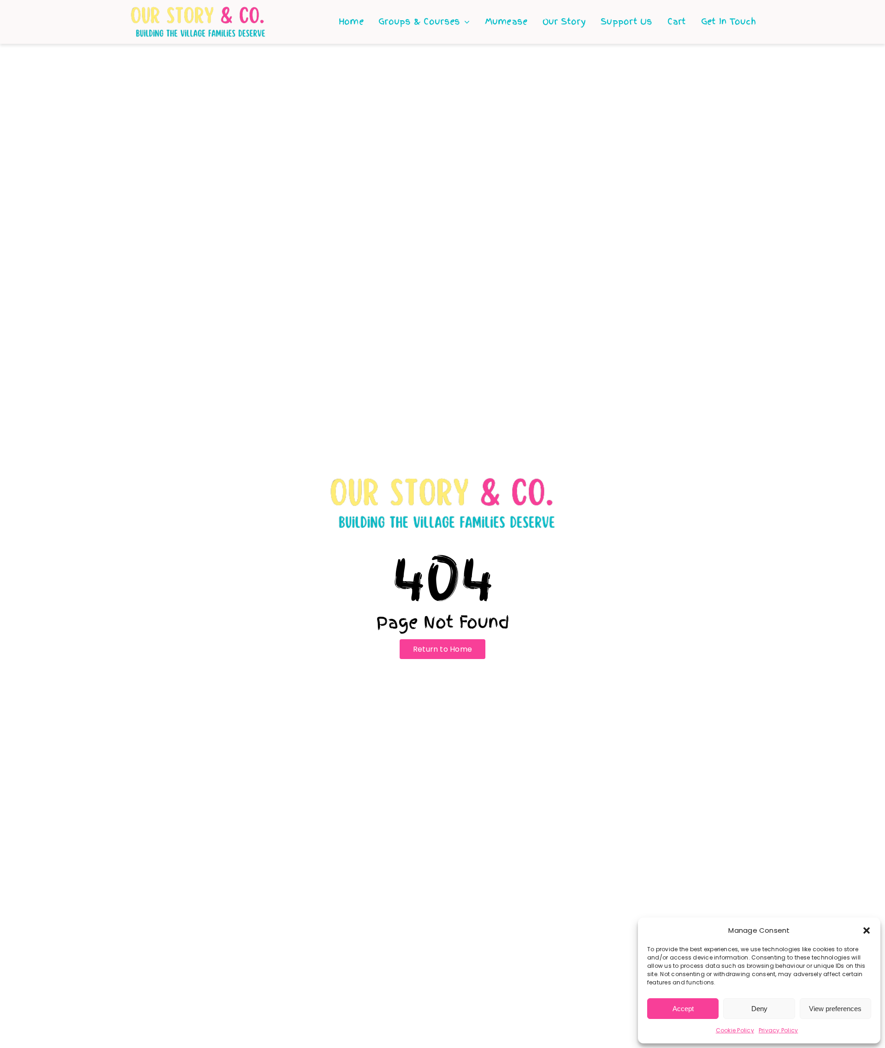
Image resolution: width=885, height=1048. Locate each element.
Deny (759, 1009)
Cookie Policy (735, 1030)
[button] (866, 930)
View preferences (835, 1009)
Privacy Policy (778, 1030)
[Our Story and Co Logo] (198, 9)
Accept (683, 1009)
